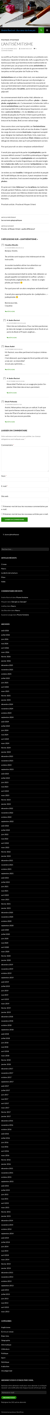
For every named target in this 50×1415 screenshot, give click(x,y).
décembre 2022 (7, 808)
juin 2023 (4, 782)
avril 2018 (5, 1051)
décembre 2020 (7, 912)
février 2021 (6, 904)
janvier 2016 (6, 1164)
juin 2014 (4, 1246)
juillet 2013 (5, 1294)
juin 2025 (4, 683)
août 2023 (5, 774)
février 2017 (6, 1112)
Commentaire (7, 445)
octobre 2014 (6, 1229)
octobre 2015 (6, 1177)
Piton (3, 577)
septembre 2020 (7, 925)
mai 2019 (4, 995)
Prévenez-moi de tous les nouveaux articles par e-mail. (25, 514)
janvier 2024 (6, 752)
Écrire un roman (7, 1332)
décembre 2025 (7, 665)
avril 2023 (5, 791)
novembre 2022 (7, 813)
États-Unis (5, 1336)
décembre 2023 (7, 756)
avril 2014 (5, 1255)
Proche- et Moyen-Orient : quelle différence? (18, 227)
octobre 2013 (6, 1281)
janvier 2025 (6, 700)
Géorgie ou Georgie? (19, 602)
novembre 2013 (7, 1277)
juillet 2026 (5, 635)
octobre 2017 (6, 1077)
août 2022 (5, 826)
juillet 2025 (5, 678)
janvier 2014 (6, 1268)
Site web (4, 496)
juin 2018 (4, 1043)
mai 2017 (4, 1099)
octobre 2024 (6, 713)
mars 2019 (5, 1004)
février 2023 (6, 800)
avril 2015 (5, 1203)
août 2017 (5, 1086)
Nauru (3, 569)
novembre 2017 (7, 1073)
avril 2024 (5, 739)
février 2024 (6, 748)
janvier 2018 (6, 1064)
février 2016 (6, 1160)
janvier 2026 (6, 661)
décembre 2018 (7, 1017)
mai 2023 (4, 787)
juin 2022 (4, 834)
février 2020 (6, 956)
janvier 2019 (6, 1012)
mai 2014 (4, 1251)
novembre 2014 (7, 1225)
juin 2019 (4, 991)
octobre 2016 (6, 1129)
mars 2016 (5, 1155)
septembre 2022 (7, 821)
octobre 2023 (6, 765)
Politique (5, 40)
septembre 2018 (7, 1030)
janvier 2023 (6, 804)
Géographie (5, 1340)
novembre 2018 (7, 1021)
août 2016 (5, 1134)
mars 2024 (5, 743)
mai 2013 (4, 1303)
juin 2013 (4, 1299)
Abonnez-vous (9, 1397)
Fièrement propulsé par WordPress (12, 1412)
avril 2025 (5, 687)
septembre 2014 (7, 1233)
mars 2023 (5, 795)
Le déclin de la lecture (9, 573)
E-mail (4, 486)
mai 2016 (4, 1147)
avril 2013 (5, 1307)
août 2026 (5, 630)
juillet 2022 (5, 830)
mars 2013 (5, 1312)
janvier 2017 (6, 1116)
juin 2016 (4, 1142)
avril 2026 (5, 648)
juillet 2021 (5, 882)
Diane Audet (10, 346)
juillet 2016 (5, 1138)
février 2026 (6, 657)
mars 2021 (5, 899)
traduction (5, 1366)
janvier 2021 (6, 908)
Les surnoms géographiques (11, 218)
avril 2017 (5, 1103)
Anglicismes (5, 1327)
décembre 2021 (7, 860)
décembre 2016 (7, 1121)
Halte (3, 582)
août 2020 (5, 930)
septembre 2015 (7, 1181)
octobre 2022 (6, 817)
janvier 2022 (6, 856)
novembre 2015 (7, 1173)
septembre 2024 (7, 717)
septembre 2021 (7, 873)
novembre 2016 (7, 1125)
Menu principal (47, 30)
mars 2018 (5, 1056)
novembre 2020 (7, 917)
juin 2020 (4, 938)
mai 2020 (4, 943)
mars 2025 (5, 691)
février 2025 (6, 696)
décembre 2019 (7, 964)
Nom (3, 476)
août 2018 (5, 1034)
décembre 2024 (7, 704)
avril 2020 (5, 947)
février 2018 (6, 1060)
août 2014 (5, 1238)
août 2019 (5, 982)
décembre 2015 (7, 1168)
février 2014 (6, 1264)
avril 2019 (5, 999)
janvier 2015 (6, 1216)
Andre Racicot (26, 49)
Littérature (5, 1349)
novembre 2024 (7, 709)
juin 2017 (4, 1095)
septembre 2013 (7, 1286)
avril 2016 (5, 1151)
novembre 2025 (7, 670)
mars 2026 (5, 652)
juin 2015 (4, 1194)
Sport (3, 1358)
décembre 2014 (7, 1220)
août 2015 (5, 1186)
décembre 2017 (7, 1069)
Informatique (6, 1345)
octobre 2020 (6, 921)
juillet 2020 (5, 934)
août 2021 (5, 878)
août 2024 (5, 722)
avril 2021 (5, 895)
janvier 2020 (6, 960)
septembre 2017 (7, 1082)
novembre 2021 (7, 865)
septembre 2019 (7, 978)
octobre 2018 (6, 1025)
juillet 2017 (5, 1090)
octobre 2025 (6, 674)
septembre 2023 (7, 769)
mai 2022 (4, 839)
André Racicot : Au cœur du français (18, 30)
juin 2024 (4, 730)
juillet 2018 (5, 1038)
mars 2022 (5, 847)
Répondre (11, 311)
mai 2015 (4, 1199)
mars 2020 (5, 951)
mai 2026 (4, 643)
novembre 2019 (7, 969)
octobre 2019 (6, 973)
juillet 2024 (5, 726)
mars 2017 (5, 1108)
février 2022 (6, 852)
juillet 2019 (5, 986)
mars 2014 (5, 1259)
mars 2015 (5, 1207)
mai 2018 (4, 1047)
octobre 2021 (6, 869)
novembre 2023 (7, 761)
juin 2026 (4, 639)
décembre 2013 (7, 1272)
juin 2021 (4, 886)
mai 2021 (4, 891)
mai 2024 (4, 735)
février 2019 (6, 1008)
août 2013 (5, 1290)
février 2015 (6, 1212)
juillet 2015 (5, 1190)
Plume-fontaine (22, 597)
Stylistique (14, 40)
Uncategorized (6, 1371)
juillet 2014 (5, 1242)
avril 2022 (5, 843)
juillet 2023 (5, 778)
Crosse (3, 564)
